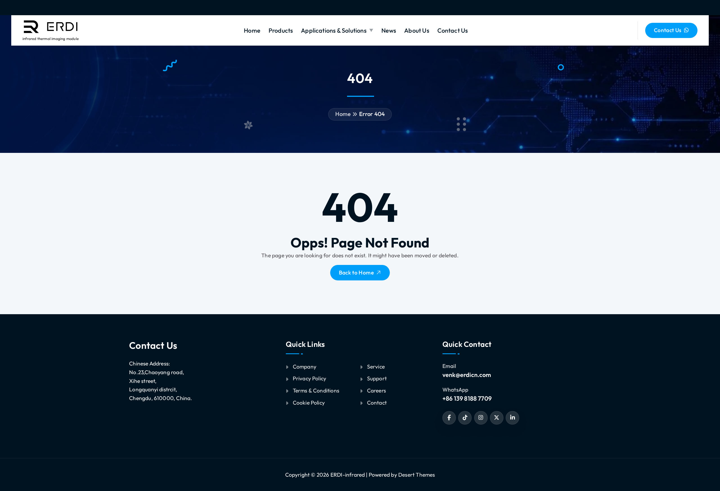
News (388, 30)
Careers (376, 390)
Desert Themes (416, 474)
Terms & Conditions (316, 390)
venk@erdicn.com (466, 375)
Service (376, 366)
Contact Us (452, 30)
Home (252, 30)
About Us (416, 30)
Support (377, 378)
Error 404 (372, 113)
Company (304, 366)
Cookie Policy (309, 402)
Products (281, 30)
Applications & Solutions (333, 30)
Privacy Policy (310, 378)
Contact (377, 402)
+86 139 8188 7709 (467, 398)
